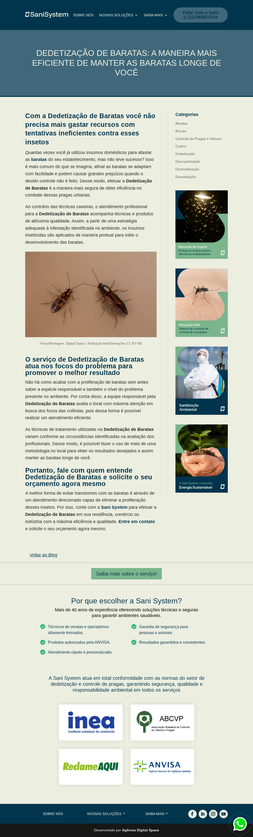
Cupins (180, 146)
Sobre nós (83, 15)
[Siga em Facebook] (192, 814)
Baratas (181, 123)
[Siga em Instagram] (213, 814)
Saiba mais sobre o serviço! (126, 573)
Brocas (180, 131)
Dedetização (185, 154)
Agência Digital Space (140, 830)
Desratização (185, 177)
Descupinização (187, 161)
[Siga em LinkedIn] (203, 814)
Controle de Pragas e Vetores (198, 139)
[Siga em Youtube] (223, 814)
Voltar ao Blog (43, 554)
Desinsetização (187, 169)
